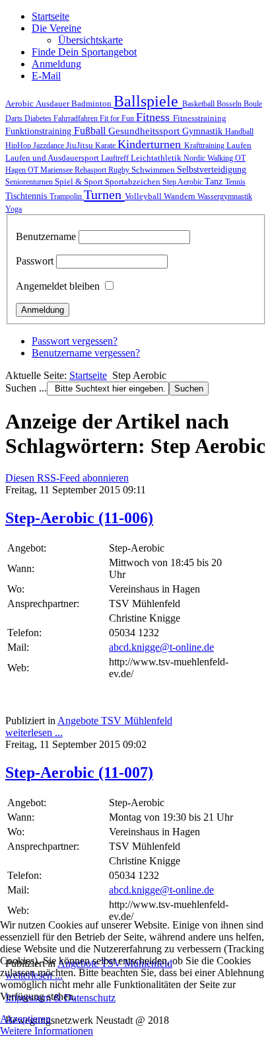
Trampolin (67, 196)
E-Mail (46, 75)
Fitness (154, 117)
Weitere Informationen (46, 1030)
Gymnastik (203, 131)
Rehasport (91, 170)
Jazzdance (49, 145)
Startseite (50, 16)
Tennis (235, 182)
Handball (239, 131)
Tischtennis (27, 195)
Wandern (180, 196)
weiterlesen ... (34, 732)
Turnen (104, 194)
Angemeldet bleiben (58, 286)
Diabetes (38, 118)
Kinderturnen (151, 144)
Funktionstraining (39, 131)
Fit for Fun (118, 118)
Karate (106, 145)
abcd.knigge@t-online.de (161, 647)
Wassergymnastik (224, 196)
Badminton (92, 103)
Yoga (13, 209)
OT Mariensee (51, 170)
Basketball (199, 103)
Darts (14, 118)
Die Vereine (56, 28)
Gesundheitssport (145, 131)
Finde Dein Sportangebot (84, 52)
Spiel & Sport (80, 182)
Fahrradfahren (76, 118)
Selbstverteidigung (211, 170)
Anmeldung (56, 63)
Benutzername (46, 236)
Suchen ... (26, 388)
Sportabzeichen (133, 182)
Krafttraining (205, 145)
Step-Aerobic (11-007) (79, 772)
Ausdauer (53, 103)
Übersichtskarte (90, 40)
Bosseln (230, 103)
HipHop (19, 145)
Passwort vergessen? (75, 341)
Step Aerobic (183, 182)
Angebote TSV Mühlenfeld (114, 720)
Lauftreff (116, 158)
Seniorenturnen (30, 182)
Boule (253, 103)
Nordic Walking (209, 158)
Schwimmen (154, 170)
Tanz (215, 182)
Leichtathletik (157, 158)
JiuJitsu (80, 145)
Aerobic (20, 103)
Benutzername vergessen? (86, 352)
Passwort (34, 261)
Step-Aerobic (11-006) (79, 517)
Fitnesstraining (199, 118)
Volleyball (144, 196)
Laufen (239, 145)
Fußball (91, 130)
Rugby (119, 170)
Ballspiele (148, 101)
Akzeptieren (25, 1018)
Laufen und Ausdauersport (53, 158)
